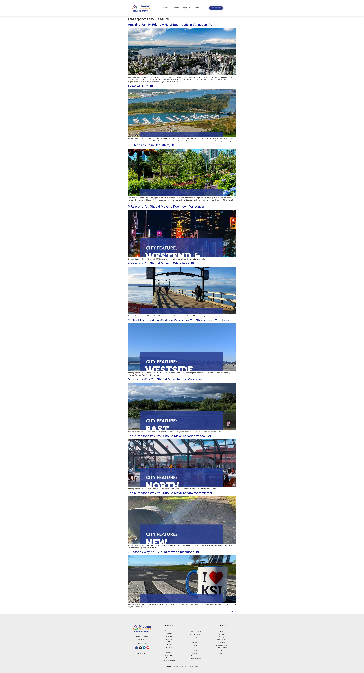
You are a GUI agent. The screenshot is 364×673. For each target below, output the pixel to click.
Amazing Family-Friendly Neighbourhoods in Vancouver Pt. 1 (171, 24)
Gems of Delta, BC (141, 86)
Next (233, 611)
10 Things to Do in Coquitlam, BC (151, 145)
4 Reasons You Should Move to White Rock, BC (161, 263)
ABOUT (176, 8)
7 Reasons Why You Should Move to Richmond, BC (164, 552)
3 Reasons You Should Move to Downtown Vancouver (166, 206)
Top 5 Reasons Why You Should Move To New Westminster (170, 493)
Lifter (196, 666)
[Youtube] (147, 647)
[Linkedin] (144, 647)
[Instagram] (140, 647)
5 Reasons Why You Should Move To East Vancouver (165, 379)
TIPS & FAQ (186, 8)
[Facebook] (136, 647)
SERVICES (166, 8)
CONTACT (198, 8)
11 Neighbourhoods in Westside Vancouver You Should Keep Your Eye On (180, 320)
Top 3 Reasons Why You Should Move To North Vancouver (169, 436)
